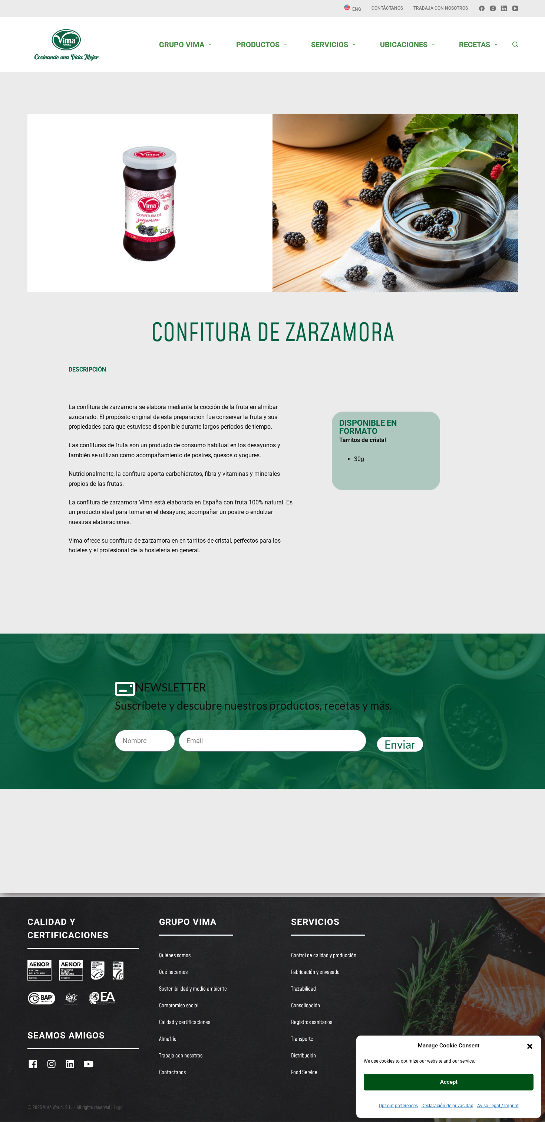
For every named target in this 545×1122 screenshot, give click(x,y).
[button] (530, 1045)
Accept (449, 1082)
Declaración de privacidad (447, 1105)
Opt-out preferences (398, 1105)
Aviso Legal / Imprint (498, 1105)
